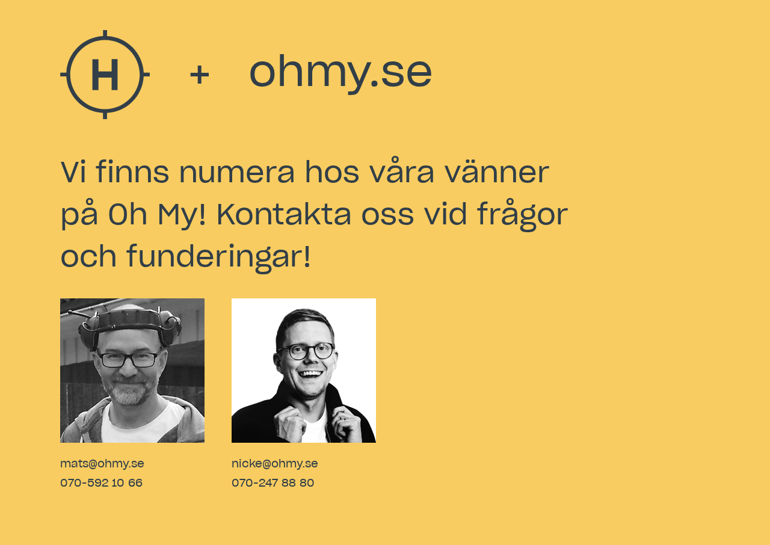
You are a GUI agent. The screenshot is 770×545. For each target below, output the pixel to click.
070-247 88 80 (273, 483)
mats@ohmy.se (102, 464)
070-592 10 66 (101, 483)
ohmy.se (340, 73)
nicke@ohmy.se (275, 464)
